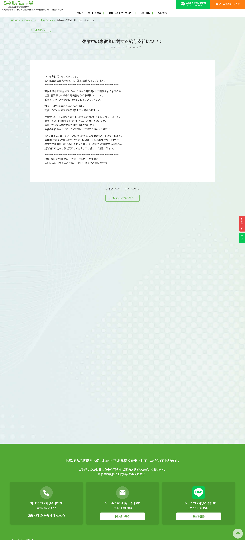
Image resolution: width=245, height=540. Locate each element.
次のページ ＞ (132, 189)
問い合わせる (122, 516)
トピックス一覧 (29, 20)
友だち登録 (199, 516)
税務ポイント (46, 20)
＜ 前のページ (112, 189)
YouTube (242, 224)
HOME (79, 13)
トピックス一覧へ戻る (122, 198)
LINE (242, 238)
